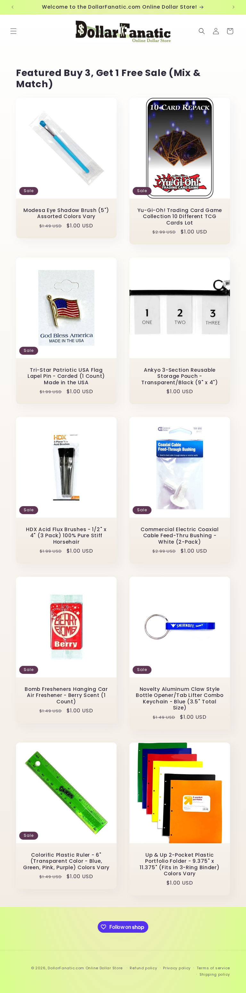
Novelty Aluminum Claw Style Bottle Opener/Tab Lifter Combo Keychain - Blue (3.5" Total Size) (180, 698)
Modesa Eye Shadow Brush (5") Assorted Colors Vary (66, 213)
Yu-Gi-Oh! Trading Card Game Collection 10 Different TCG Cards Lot (179, 216)
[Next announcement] (233, 7)
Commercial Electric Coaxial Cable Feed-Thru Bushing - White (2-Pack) (179, 535)
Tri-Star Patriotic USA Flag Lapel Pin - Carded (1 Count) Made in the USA (66, 376)
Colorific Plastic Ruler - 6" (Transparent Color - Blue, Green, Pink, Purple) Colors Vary (66, 861)
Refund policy (143, 968)
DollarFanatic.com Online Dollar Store (85, 968)
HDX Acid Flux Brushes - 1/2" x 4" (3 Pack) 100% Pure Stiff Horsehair (66, 535)
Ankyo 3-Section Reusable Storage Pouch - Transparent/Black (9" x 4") (179, 376)
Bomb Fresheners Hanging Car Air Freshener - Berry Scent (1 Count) (66, 695)
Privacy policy (177, 968)
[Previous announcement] (12, 7)
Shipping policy (215, 974)
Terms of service (213, 968)
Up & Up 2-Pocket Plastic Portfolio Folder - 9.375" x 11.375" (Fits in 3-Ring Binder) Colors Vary (179, 864)
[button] (13, 31)
